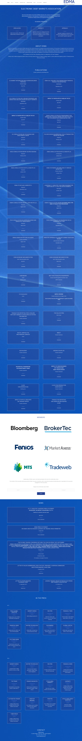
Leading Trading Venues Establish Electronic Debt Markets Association (14, 720)
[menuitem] (8, 2)
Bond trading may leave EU (32, 616)
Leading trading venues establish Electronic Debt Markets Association (14, 705)
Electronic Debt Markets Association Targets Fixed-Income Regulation (32, 670)
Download (23, 90)
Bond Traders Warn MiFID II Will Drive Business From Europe (50, 631)
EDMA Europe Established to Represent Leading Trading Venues (32, 688)
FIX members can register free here (41, 557)
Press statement (41, 519)
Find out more (41, 553)
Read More (59, 588)
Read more (41, 573)
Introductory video (41, 555)
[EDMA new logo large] (69, 2)
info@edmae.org (42, 736)
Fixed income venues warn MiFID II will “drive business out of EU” (14, 645)
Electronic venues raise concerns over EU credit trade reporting (50, 618)
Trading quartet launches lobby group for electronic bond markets (68, 671)
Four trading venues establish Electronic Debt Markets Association (32, 706)
